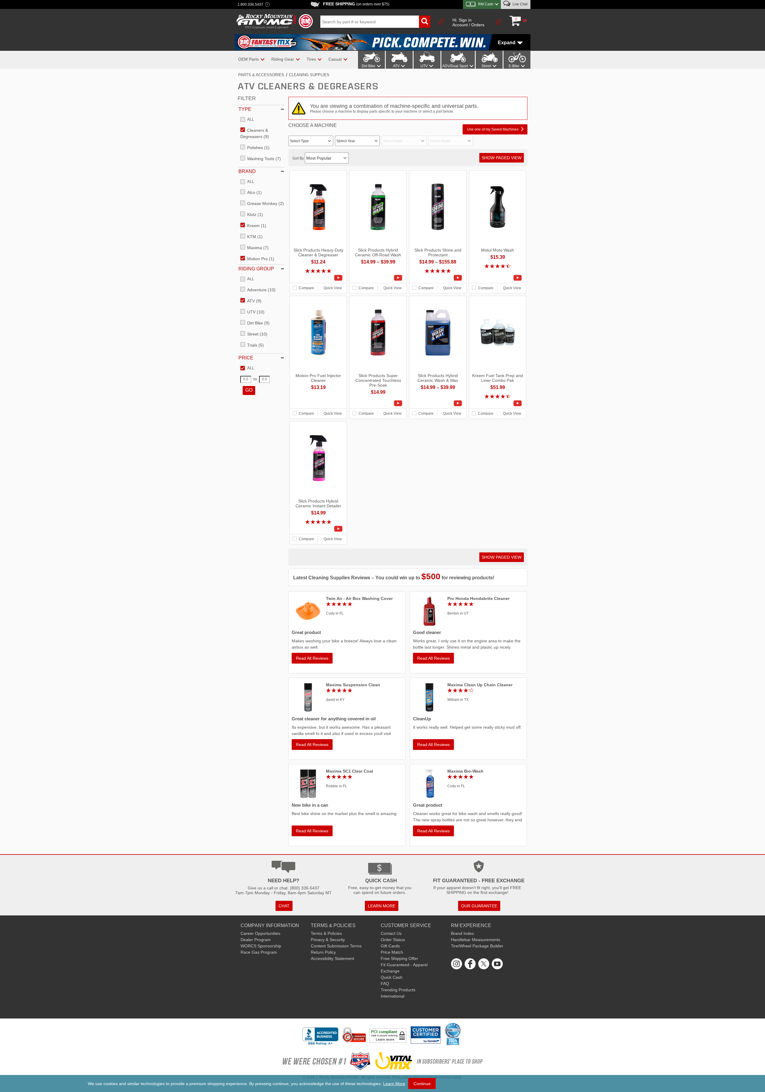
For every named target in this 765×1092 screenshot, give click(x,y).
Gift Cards (390, 946)
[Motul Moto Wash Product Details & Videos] (497, 278)
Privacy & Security (328, 939)
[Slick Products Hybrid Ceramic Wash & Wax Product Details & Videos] (438, 403)
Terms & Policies (326, 933)
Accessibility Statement (332, 958)
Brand (247, 171)
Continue (422, 1083)
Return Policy (323, 952)
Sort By (298, 158)
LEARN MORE (381, 905)
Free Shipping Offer (399, 958)
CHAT (284, 905)
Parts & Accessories (261, 75)
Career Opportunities (260, 933)
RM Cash (485, 4)
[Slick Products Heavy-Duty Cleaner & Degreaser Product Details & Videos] (318, 278)
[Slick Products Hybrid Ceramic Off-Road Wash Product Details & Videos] (378, 278)
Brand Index (462, 933)
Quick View (333, 288)
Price (245, 357)
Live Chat (519, 4)
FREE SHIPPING (356, 3)
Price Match (392, 952)
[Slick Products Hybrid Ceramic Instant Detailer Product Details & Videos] (318, 529)
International (392, 996)
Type (244, 109)
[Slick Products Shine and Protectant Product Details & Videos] (438, 278)
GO (249, 390)
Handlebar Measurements (475, 939)
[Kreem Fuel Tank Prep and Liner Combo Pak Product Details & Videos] (497, 403)
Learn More (394, 1083)
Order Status (393, 939)
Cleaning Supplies (309, 75)
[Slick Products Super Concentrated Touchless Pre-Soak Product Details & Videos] (378, 403)
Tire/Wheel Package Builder (477, 946)
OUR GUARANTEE (479, 905)
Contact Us (391, 933)
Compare (306, 288)
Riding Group (256, 268)
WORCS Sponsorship (261, 946)
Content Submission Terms (336, 946)
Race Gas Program (259, 952)
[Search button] (424, 22)
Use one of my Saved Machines (492, 129)
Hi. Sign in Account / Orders (468, 22)
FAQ (385, 983)
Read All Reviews (312, 658)
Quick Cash (392, 977)
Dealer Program (256, 939)
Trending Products (398, 989)
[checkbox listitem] (247, 119)
